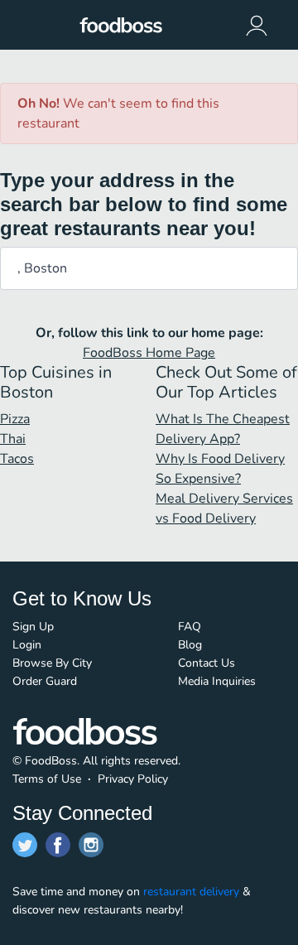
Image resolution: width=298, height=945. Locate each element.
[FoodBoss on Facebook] (58, 844)
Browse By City (52, 663)
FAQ (189, 626)
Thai (13, 439)
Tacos (17, 459)
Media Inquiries (217, 681)
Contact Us (206, 663)
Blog (190, 645)
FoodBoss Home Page (149, 353)
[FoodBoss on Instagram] (91, 844)
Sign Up (33, 626)
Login (26, 645)
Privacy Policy (133, 779)
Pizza (15, 419)
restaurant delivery (191, 891)
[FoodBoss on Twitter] (24, 844)
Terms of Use (46, 779)
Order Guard (44, 681)
